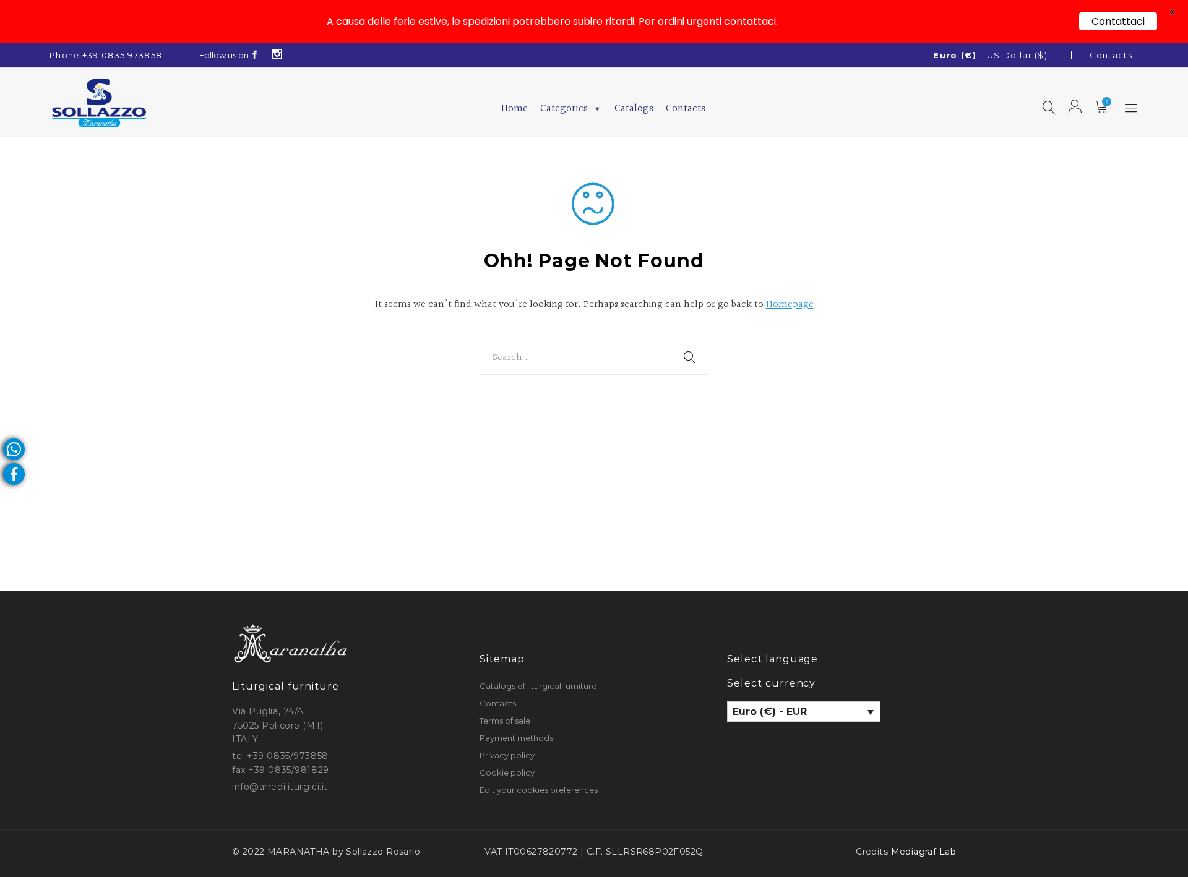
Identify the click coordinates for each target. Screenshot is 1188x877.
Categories (564, 108)
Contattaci (1118, 21)
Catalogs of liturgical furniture (538, 686)
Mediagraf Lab (923, 851)
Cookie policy (507, 772)
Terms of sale (505, 720)
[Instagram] (277, 55)
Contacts (1111, 55)
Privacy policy (507, 755)
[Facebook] (255, 55)
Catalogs (633, 108)
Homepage (790, 304)
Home (514, 108)
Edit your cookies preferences (539, 790)
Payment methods (516, 738)
